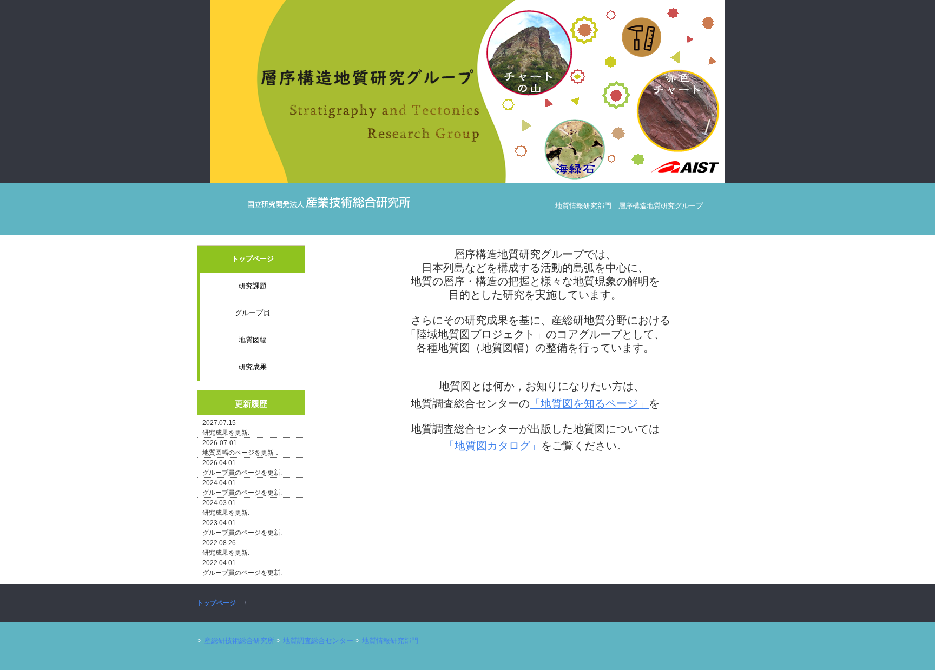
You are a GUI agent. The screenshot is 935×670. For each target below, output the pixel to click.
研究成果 (253, 367)
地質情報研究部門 (390, 640)
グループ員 (252, 313)
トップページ (253, 259)
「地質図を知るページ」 (589, 403)
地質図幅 (253, 340)
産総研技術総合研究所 (239, 640)
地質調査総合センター (318, 640)
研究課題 (253, 286)
